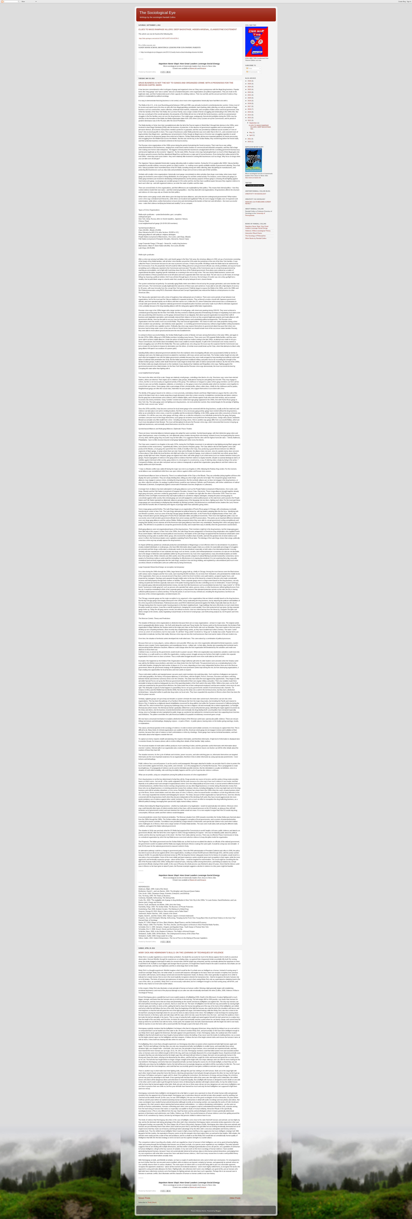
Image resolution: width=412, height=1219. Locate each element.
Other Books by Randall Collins (255, 238)
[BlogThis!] (163, 72)
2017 (249, 106)
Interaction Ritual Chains (253, 233)
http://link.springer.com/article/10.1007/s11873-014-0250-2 (159, 38)
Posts (250, 68)
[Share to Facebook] (168, 72)
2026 (249, 81)
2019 (249, 100)
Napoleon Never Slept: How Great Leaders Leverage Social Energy (256, 227)
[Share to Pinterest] (170, 72)
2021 (249, 95)
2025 (249, 84)
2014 (249, 115)
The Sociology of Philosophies (255, 236)
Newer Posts (144, 1198)
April (251, 135)
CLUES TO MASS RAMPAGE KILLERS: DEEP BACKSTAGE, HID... (260, 127)
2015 (249, 112)
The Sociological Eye (157, 12)
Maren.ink (193, 68)
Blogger (218, 1211)
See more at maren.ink (253, 178)
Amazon (203, 68)
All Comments (253, 72)
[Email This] (161, 72)
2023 (249, 89)
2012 (249, 120)
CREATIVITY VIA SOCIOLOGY (255, 194)
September (253, 123)
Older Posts (235, 1198)
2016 (249, 109)
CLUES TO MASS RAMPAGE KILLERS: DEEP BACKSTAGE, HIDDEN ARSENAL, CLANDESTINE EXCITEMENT (188, 29)
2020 (249, 98)
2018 (249, 103)
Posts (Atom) (152, 1202)
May (251, 132)
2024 (249, 86)
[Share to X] (165, 72)
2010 (249, 141)
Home (190, 1198)
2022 (249, 92)
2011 (249, 139)
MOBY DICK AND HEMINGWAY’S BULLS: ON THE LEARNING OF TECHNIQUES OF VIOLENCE (181, 952)
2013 (249, 117)
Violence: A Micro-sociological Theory (257, 231)
